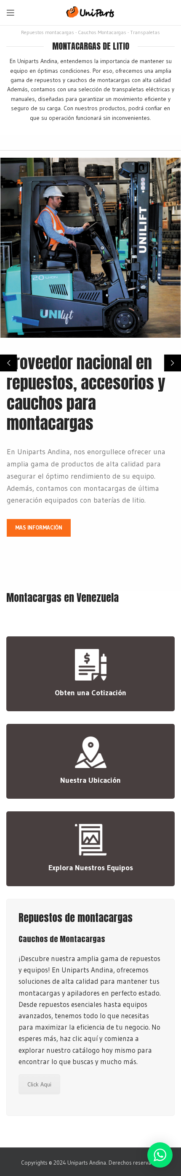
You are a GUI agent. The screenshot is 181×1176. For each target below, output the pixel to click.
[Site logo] (90, 11)
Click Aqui (39, 1084)
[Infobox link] (90, 673)
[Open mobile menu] (10, 12)
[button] (8, 363)
